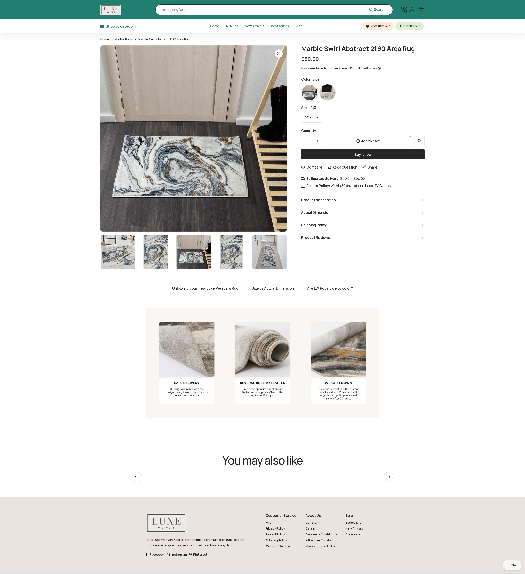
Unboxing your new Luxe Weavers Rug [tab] (205, 288)
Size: (308, 107)
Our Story (312, 522)
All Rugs (232, 26)
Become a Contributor (322, 534)
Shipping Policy (276, 540)
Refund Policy (275, 534)
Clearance (353, 534)
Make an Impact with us (322, 546)
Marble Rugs (123, 39)
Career (310, 528)
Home (214, 26)
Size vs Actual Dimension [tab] (273, 288)
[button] (389, 477)
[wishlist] (419, 141)
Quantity (308, 130)
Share (373, 167)
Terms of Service (278, 546)
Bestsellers (280, 26)
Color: (310, 79)
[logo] (110, 10)
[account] (412, 9)
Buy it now (363, 154)
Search (380, 9)
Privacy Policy (275, 528)
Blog (299, 26)
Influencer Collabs (319, 540)
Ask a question (345, 167)
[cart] (421, 9)
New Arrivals (254, 26)
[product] (279, 53)
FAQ (268, 522)
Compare (314, 167)
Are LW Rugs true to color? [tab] (330, 288)
